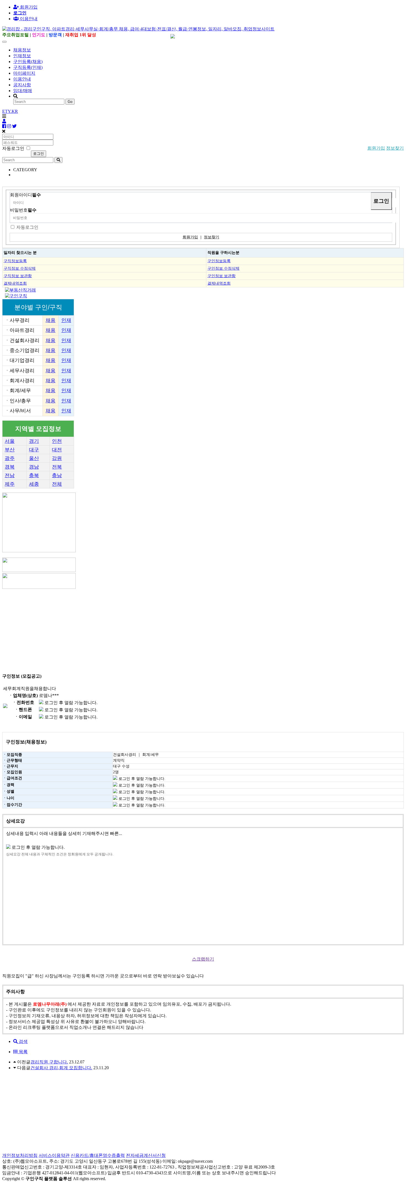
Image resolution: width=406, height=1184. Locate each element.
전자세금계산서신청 (146, 1155)
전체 (57, 484)
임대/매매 (22, 90)
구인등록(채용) (28, 61)
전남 (10, 475)
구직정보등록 (15, 261)
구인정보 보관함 (221, 276)
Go (70, 102)
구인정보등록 (219, 261)
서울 (10, 441)
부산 (10, 449)
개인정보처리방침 (20, 1155)
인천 (57, 441)
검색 (23, 1041)
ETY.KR (10, 111)
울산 (34, 458)
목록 (23, 1051)
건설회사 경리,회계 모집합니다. (61, 1067)
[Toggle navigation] (4, 42)
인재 (66, 320)
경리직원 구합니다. (49, 1062)
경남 (34, 467)
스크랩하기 (203, 959)
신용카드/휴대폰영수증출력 (98, 1155)
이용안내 (22, 79)
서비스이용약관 (54, 1155)
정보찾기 (395, 148)
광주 (10, 458)
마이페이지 (24, 73)
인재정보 (22, 55)
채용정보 (22, 50)
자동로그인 (27, 227)
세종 (34, 484)
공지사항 (22, 84)
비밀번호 (23, 210)
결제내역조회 (15, 283)
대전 (57, 449)
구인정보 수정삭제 (223, 268)
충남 (57, 475)
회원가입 (28, 7)
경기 (34, 441)
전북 (57, 467)
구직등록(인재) (28, 67)
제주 (10, 484)
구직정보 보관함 (18, 276)
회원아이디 (25, 194)
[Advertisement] (168, 628)
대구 (34, 449)
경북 (10, 467)
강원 (57, 458)
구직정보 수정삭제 (20, 268)
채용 (51, 320)
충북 (34, 475)
